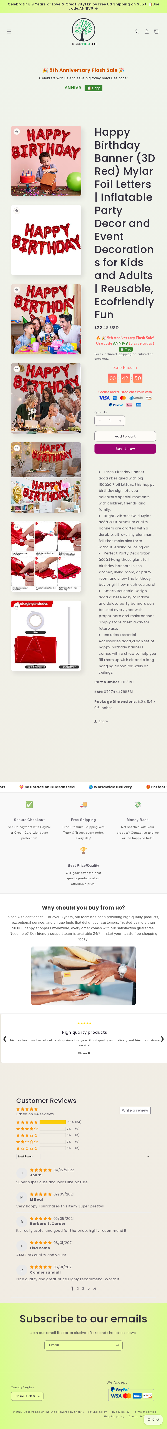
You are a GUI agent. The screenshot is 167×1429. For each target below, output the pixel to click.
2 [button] (78, 1288)
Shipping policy (114, 1416)
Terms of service (145, 1412)
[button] (9, 31)
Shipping (125, 354)
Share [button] (103, 721)
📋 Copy (93, 88)
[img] (41, 1170)
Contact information (142, 1416)
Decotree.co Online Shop (40, 1412)
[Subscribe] (117, 1345)
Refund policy (97, 1412)
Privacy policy (120, 1412)
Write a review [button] (135, 1110)
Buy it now (125, 448)
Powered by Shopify (71, 1412)
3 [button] (83, 1288)
